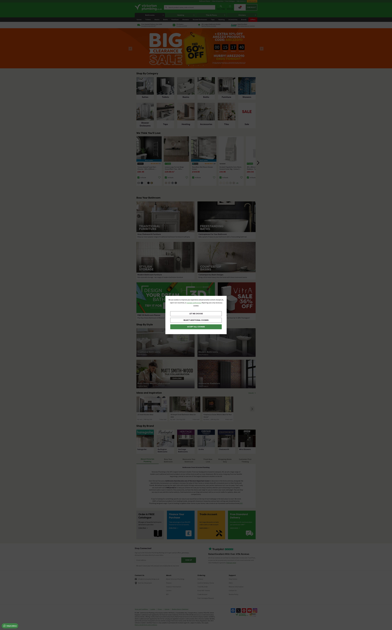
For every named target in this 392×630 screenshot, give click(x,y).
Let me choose (196, 314)
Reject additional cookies (196, 320)
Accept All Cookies (196, 327)
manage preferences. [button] (194, 303)
